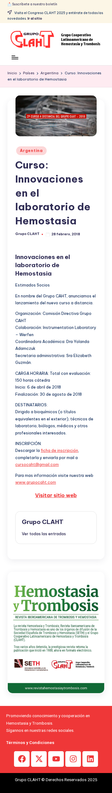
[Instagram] (73, 759)
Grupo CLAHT (42, 522)
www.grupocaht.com (35, 482)
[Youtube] (56, 759)
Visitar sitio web (56, 495)
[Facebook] (22, 759)
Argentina (31, 150)
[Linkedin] (90, 759)
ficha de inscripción (59, 450)
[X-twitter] (39, 759)
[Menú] (15, 57)
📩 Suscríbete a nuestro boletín (32, 4)
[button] (44, 533)
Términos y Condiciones (30, 742)
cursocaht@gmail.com (37, 464)
